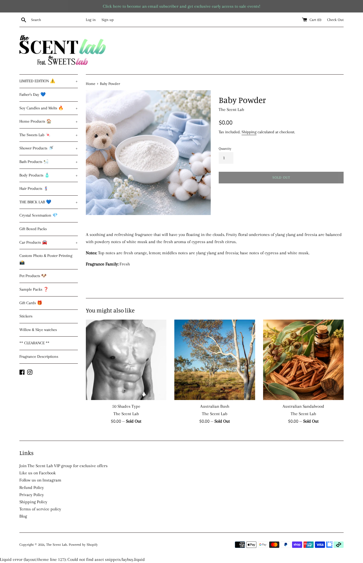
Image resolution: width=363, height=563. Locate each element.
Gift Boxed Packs (33, 228)
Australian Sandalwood (303, 406)
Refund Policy (31, 487)
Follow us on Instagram (40, 480)
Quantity (225, 149)
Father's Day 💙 (32, 94)
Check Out (335, 20)
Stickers (25, 316)
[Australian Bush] (214, 360)
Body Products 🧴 (48, 175)
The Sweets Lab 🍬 (48, 134)
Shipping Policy (33, 501)
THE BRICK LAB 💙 (48, 202)
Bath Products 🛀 (48, 161)
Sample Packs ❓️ (34, 289)
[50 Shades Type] (126, 360)
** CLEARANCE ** (34, 343)
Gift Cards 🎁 (30, 302)
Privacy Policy (31, 494)
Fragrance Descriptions (38, 356)
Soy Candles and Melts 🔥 (48, 108)
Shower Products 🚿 (48, 148)
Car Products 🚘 (48, 242)
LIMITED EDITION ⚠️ (48, 81)
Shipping (249, 132)
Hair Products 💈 (34, 188)
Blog (23, 516)
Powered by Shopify (83, 545)
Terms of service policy (40, 509)
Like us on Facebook (37, 472)
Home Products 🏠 (48, 121)
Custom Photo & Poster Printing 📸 (45, 259)
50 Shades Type (126, 406)
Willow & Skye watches (38, 329)
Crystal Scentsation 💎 (38, 215)
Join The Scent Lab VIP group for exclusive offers (63, 465)
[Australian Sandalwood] (303, 360)
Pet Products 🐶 (33, 275)
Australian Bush (214, 406)
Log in (91, 20)
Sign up (108, 20)
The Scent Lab (56, 545)
